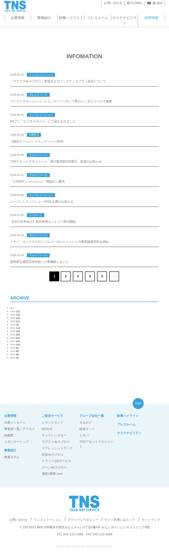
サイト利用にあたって (120, 519)
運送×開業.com (52, 473)
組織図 (8, 435)
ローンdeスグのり (54, 467)
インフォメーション (47, 519)
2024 (12, 318)
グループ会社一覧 (91, 415)
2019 (12, 334)
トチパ (84, 435)
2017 (12, 341)
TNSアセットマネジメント (96, 444)
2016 (12, 344)
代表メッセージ (15, 422)
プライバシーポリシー (83, 519)
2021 (12, 328)
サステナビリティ (124, 20)
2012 (12, 358)
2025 (12, 315)
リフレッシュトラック (57, 448)
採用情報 (151, 18)
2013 (12, 354)
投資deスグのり (53, 454)
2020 (12, 331)
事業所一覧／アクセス (19, 429)
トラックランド (52, 422)
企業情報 (18, 18)
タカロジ (85, 422)
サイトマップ (150, 519)
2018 (12, 338)
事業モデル (12, 457)
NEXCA (47, 429)
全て (12, 308)
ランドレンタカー (54, 435)
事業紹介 (44, 18)
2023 (12, 321)
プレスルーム (97, 18)
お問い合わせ (113, 3)
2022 (12, 324)
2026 (12, 311)
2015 (12, 348)
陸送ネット (87, 429)
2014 (12, 351)
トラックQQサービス (56, 461)
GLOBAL (136, 3)
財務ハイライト (71, 18)
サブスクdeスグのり (56, 441)
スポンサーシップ (16, 441)
